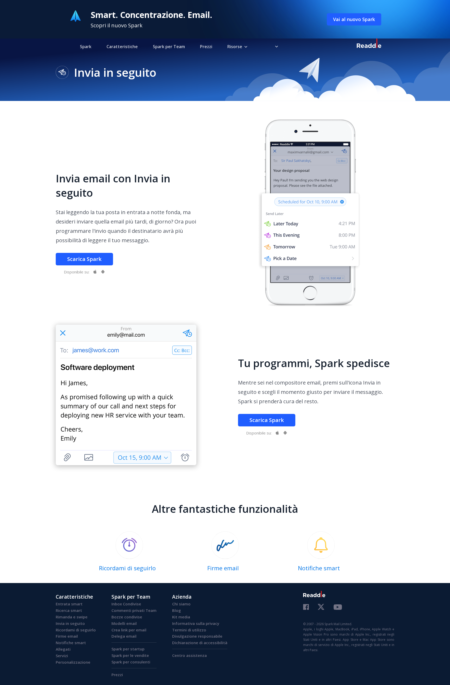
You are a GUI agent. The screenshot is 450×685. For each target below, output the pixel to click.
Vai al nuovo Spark (354, 19)
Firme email (67, 636)
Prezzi (206, 46)
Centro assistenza (189, 655)
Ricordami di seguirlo (76, 629)
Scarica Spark (84, 259)
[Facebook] (306, 607)
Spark (85, 46)
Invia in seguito (70, 623)
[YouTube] (338, 607)
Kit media (181, 616)
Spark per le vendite (130, 655)
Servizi (62, 655)
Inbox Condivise (126, 603)
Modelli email (124, 623)
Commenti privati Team (134, 610)
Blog (176, 610)
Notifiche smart (71, 642)
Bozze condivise (126, 616)
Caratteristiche (122, 46)
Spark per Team (169, 46)
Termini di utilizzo (189, 629)
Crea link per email (128, 629)
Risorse (234, 46)
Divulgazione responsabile (197, 636)
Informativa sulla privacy (195, 623)
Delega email (123, 636)
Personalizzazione (73, 662)
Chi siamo (181, 603)
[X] (321, 607)
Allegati (63, 649)
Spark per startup (128, 648)
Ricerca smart (69, 610)
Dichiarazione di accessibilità (199, 642)
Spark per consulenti (130, 661)
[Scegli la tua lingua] (272, 46)
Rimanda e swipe (72, 616)
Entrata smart (69, 603)
